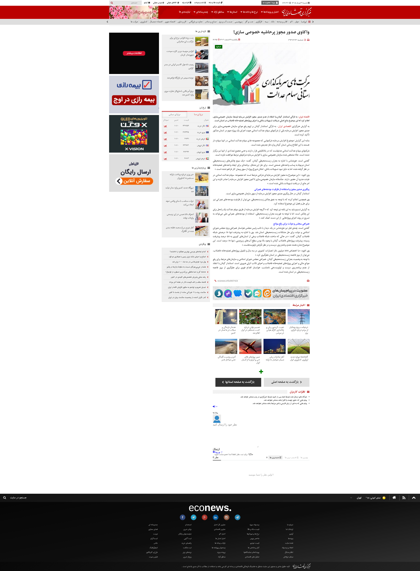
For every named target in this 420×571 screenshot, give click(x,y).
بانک (272, 22)
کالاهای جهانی (172, 2)
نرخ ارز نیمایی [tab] (174, 114)
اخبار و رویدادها (271, 12)
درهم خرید (200, 139)
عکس (156, 543)
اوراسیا (304, 22)
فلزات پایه (185, 2)
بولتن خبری (187, 529)
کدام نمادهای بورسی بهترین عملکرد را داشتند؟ (188, 251)
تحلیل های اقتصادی (252, 557)
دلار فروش (201, 145)
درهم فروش (200, 158)
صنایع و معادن (211, 22)
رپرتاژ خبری (187, 557)
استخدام (188, 524)
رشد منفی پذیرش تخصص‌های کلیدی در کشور (188, 277)
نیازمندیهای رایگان (184, 534)
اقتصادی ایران (284, 126)
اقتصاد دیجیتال (156, 22)
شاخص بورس (254, 538)
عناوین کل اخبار (219, 524)
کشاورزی (143, 22)
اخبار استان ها (220, 538)
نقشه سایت (289, 543)
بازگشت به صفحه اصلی (285, 382)
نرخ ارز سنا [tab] (198, 114)
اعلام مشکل (289, 552)
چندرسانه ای (153, 524)
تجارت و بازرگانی (196, 22)
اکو (291, 22)
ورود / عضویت (269, 2)
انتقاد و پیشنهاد (287, 547)
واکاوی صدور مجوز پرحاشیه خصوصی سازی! (271, 32)
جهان (297, 22)
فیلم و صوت (153, 557)
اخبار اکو (222, 534)
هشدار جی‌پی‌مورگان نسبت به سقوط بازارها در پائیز (186, 267)
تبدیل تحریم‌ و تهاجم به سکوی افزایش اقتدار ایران (187, 287)
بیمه (266, 22)
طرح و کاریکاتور (152, 552)
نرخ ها (250, 12)
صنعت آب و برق (225, 22)
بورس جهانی (157, 2)
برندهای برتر (187, 552)
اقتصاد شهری (170, 22)
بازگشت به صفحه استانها (239, 382)
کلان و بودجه (282, 22)
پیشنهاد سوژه (254, 524)
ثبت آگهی (187, 538)
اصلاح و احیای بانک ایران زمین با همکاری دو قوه (187, 256)
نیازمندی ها (184, 12)
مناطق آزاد (218, 12)
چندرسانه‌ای (202, 12)
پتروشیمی (239, 22)
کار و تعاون (182, 22)
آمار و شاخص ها (253, 547)
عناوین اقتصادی (219, 529)
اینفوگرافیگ (153, 547)
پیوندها (290, 538)
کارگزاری (259, 22)
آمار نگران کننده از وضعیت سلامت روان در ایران (187, 297)
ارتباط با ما (289, 529)
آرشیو (146, 2)
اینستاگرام (154, 538)
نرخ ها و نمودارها (253, 534)
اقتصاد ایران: (303, 117)
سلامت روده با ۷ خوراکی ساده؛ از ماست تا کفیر (187, 292)
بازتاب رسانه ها (220, 543)
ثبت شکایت (187, 547)
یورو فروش (201, 152)
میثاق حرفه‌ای (288, 557)
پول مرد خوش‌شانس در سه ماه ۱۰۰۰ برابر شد (189, 262)
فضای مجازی (153, 529)
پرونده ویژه (221, 552)
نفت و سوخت (199, 2)
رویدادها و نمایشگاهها (251, 552)
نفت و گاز (249, 22)
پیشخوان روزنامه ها (218, 547)
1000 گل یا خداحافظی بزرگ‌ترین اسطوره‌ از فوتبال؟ (186, 272)
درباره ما (290, 524)
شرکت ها (134, 22)
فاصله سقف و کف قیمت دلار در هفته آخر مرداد (187, 282)
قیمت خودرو (254, 543)
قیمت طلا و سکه (214, 2)
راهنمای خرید (186, 543)
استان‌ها (233, 12)
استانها (218, 46)
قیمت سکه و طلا (253, 529)
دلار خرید (201, 126)
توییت (155, 534)
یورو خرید (201, 132)
